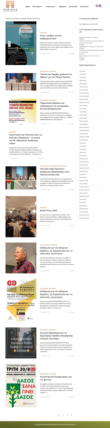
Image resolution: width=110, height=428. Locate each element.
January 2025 (82, 124)
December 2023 (83, 161)
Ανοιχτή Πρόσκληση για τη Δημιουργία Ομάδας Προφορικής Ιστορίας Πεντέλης (56, 336)
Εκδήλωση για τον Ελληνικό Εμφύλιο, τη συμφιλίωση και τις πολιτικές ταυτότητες (56, 251)
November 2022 (83, 190)
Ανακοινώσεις (44, 71)
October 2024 (82, 133)
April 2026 (81, 80)
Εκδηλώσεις (43, 32)
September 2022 (83, 196)
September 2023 (83, 168)
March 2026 (82, 83)
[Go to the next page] (71, 415)
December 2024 (83, 127)
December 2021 (83, 215)
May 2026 (81, 77)
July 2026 (81, 71)
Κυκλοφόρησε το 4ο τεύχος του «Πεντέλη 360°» (91, 46)
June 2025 (81, 111)
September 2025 (83, 102)
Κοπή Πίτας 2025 (48, 210)
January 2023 (82, 183)
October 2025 (82, 99)
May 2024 (81, 149)
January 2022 (82, 212)
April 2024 (81, 152)
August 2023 (82, 171)
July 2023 (81, 174)
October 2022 (82, 193)
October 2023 (82, 165)
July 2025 (81, 108)
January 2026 (82, 90)
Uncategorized (44, 166)
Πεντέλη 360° (73, 6)
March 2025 (82, 118)
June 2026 (81, 74)
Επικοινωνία (84, 6)
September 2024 (83, 136)
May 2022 (81, 202)
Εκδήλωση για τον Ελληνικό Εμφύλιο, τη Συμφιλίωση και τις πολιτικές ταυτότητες (56, 294)
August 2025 (82, 105)
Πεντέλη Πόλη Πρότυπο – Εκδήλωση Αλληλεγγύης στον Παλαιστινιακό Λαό (54, 172)
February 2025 (82, 121)
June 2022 (81, 199)
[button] (37, 6)
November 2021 (83, 218)
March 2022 (82, 205)
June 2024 (81, 146)
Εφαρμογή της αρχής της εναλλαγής (88, 37)
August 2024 (82, 140)
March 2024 (82, 155)
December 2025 (83, 93)
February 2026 (82, 86)
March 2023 (82, 177)
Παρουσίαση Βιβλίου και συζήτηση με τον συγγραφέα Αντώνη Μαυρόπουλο (54, 106)
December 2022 (83, 186)
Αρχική (27, 6)
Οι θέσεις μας (50, 6)
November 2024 (83, 130)
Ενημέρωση (62, 6)
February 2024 (82, 158)
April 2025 (81, 115)
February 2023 (82, 180)
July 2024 (81, 143)
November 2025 (83, 96)
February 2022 (82, 208)
